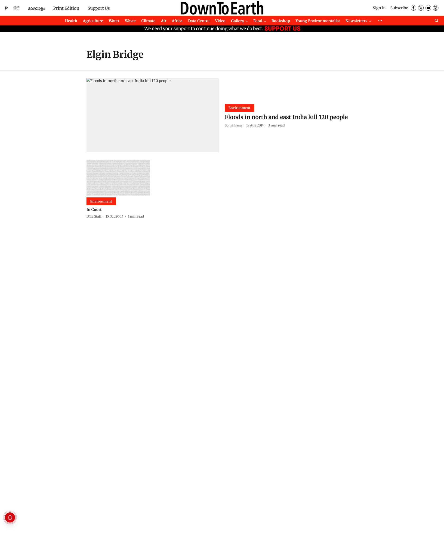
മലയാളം (36, 8)
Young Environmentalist (318, 20)
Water (114, 20)
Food (257, 20)
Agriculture (93, 20)
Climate (148, 20)
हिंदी (16, 8)
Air (163, 20)
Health (71, 20)
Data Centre (199, 20)
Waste (130, 20)
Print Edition (66, 8)
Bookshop (280, 20)
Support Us (99, 8)
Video (220, 20)
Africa (177, 20)
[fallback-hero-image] (152, 115)
